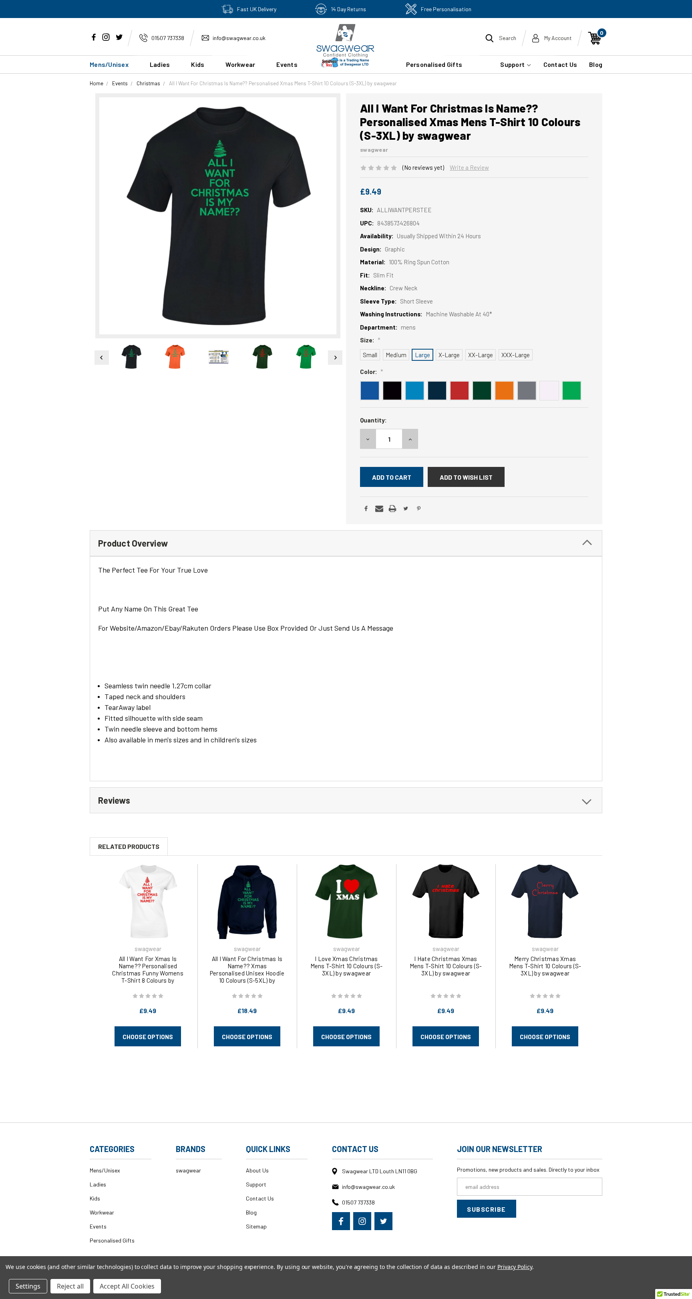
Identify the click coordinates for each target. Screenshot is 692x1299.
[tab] (346, 543)
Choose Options (148, 1036)
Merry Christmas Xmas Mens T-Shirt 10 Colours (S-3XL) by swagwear (545, 966)
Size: (370, 340)
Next (335, 357)
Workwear (240, 64)
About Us (257, 1170)
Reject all (70, 1286)
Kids (197, 64)
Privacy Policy (514, 1267)
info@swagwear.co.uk (239, 37)
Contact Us (560, 64)
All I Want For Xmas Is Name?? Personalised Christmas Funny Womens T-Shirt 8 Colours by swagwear (147, 973)
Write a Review (469, 167)
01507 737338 (167, 37)
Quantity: (373, 420)
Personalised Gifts (434, 64)
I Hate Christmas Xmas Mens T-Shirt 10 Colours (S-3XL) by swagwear (446, 966)
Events (98, 1226)
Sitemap (256, 1226)
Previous (100, 357)
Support (513, 64)
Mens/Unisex (109, 64)
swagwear (188, 1170)
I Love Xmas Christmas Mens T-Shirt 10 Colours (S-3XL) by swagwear (346, 966)
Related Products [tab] (128, 846)
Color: (371, 371)
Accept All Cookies (127, 1286)
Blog (595, 64)
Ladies (160, 64)
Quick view (148, 901)
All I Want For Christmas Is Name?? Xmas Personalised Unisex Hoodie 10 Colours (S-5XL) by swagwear (247, 973)
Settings (28, 1286)
